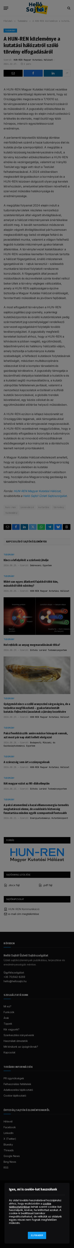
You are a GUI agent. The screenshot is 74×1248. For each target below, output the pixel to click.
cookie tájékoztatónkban (30, 1205)
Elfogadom (37, 1235)
